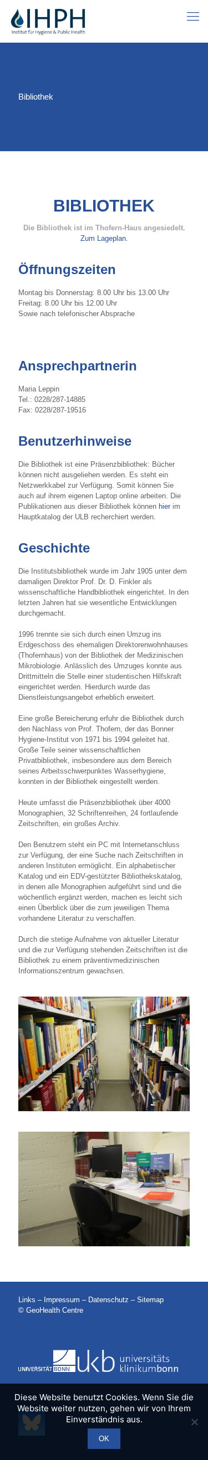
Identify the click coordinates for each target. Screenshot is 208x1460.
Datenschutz (108, 1300)
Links (26, 1300)
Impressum (62, 1300)
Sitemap (150, 1300)
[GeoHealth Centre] (47, 21)
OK (104, 1439)
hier (164, 506)
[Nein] (194, 1421)
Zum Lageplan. (104, 238)
